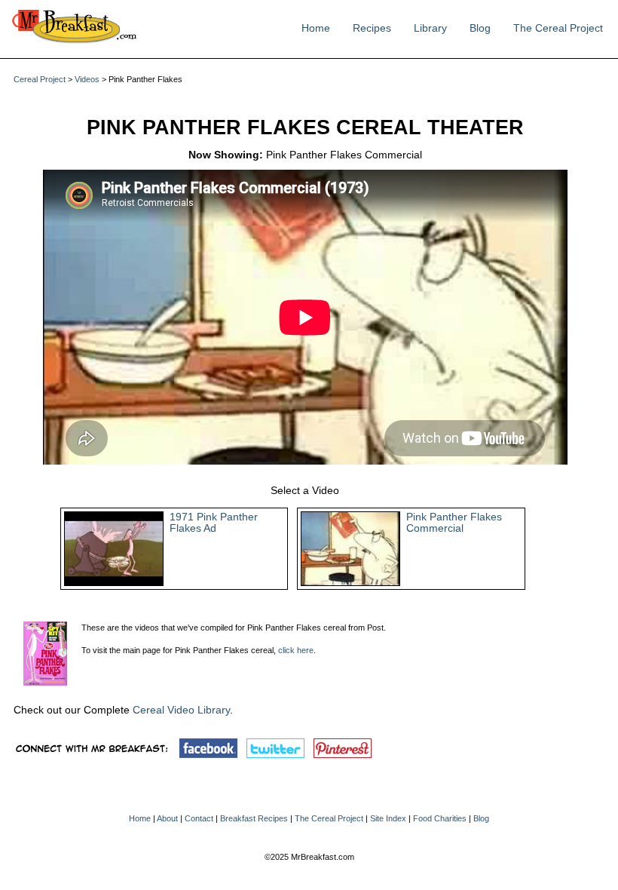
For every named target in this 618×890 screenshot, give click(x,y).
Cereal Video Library (181, 710)
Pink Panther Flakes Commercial (454, 522)
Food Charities (440, 818)
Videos (87, 79)
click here (296, 650)
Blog (480, 28)
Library (430, 28)
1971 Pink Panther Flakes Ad (214, 522)
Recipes (372, 28)
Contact (199, 818)
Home (315, 28)
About (167, 818)
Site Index (388, 818)
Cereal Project (40, 79)
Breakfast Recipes (254, 818)
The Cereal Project (558, 28)
